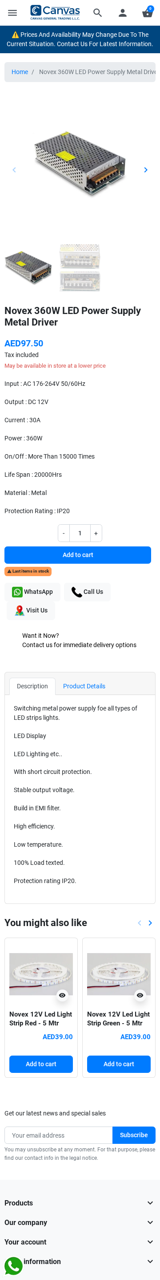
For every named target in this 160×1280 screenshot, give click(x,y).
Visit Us (36, 610)
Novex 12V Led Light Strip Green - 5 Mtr (118, 1018)
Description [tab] (32, 686)
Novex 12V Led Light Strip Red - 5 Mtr (40, 1018)
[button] (98, 13)
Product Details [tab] (84, 686)
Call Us (92, 591)
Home (20, 71)
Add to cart (78, 554)
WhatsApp (38, 591)
